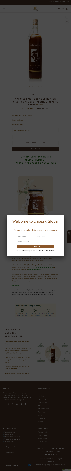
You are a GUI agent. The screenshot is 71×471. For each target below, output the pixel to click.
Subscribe (35, 246)
